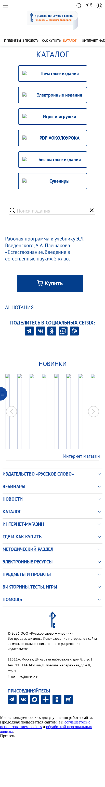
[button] (93, 411)
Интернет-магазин (81, 456)
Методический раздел (28, 549)
